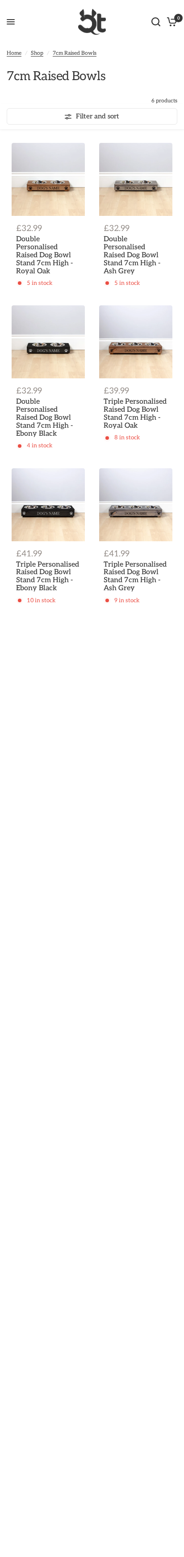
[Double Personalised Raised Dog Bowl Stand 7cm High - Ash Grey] (135, 179)
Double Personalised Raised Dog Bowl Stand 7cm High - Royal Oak (44, 255)
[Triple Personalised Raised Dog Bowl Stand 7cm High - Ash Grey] (135, 504)
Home (14, 53)
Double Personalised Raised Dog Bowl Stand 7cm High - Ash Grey (132, 255)
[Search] (155, 22)
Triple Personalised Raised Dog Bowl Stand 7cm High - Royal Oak (135, 414)
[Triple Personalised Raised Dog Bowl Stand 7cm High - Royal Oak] (135, 341)
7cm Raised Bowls (74, 53)
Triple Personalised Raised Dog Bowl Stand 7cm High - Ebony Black (47, 577)
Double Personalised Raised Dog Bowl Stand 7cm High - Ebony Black (44, 418)
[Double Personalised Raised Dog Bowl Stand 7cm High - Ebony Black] (48, 341)
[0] (170, 22)
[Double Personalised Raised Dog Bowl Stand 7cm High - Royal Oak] (48, 179)
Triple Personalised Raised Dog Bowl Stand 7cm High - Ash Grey (135, 577)
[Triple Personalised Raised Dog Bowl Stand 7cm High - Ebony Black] (48, 504)
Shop (37, 53)
